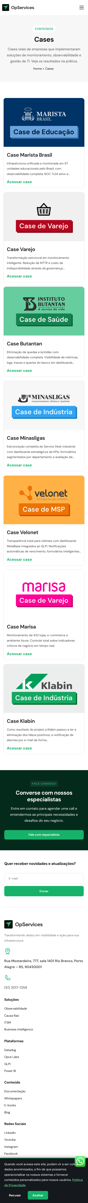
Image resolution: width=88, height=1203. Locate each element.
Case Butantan (24, 343)
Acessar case (19, 181)
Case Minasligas (26, 438)
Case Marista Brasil (29, 155)
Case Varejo (21, 249)
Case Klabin (21, 721)
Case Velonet (22, 532)
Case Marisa (21, 627)
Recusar (15, 1195)
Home (37, 69)
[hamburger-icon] (81, 7)
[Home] (18, 7)
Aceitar (37, 1195)
